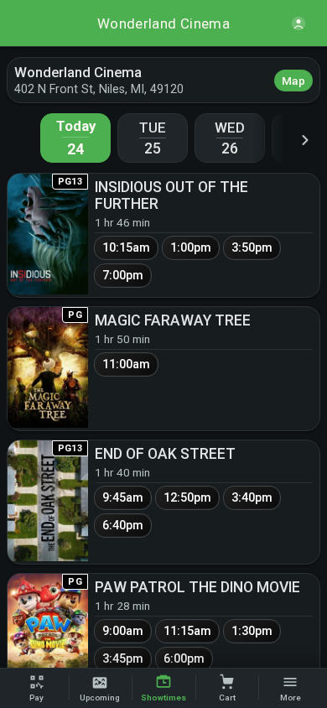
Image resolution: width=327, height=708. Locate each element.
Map (293, 80)
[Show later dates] (305, 139)
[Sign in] (298, 23)
